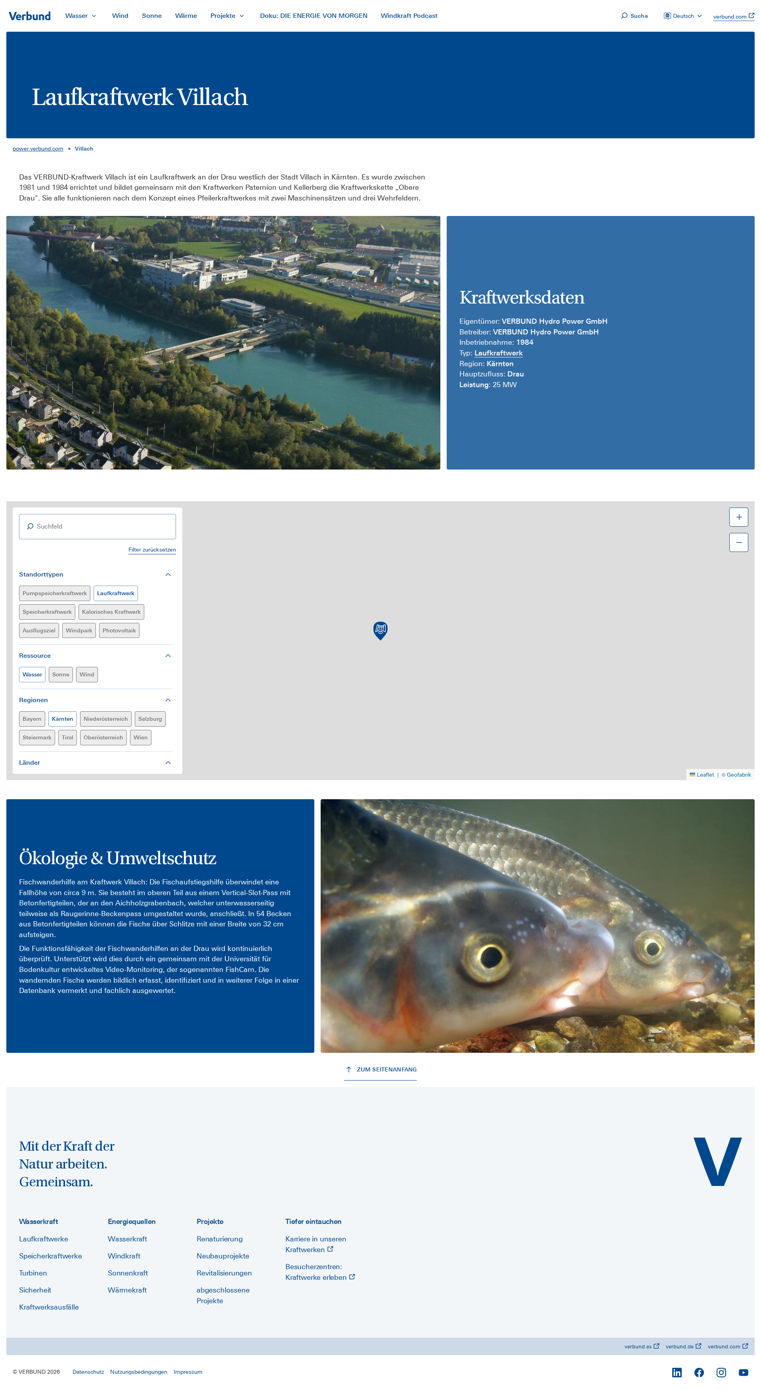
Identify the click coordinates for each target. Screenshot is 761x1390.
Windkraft (124, 1256)
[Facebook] (699, 1372)
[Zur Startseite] (29, 15)
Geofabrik (739, 774)
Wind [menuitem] (120, 15)
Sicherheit (35, 1290)
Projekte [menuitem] (222, 15)
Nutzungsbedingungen (138, 1372)
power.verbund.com (38, 148)
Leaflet (705, 774)
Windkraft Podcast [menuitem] (409, 15)
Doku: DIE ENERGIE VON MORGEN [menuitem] (313, 15)
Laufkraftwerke (43, 1239)
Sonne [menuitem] (152, 15)
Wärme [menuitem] (186, 15)
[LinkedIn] (677, 1372)
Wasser (32, 674)
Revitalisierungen (224, 1273)
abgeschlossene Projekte (223, 1295)
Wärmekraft (127, 1290)
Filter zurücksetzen (152, 549)
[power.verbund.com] (718, 1162)
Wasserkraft (127, 1239)
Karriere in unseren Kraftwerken (315, 1244)
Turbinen (33, 1273)
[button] (380, 631)
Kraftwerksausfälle (49, 1307)
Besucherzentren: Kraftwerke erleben (317, 1271)
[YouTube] (743, 1372)
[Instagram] (721, 1372)
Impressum (188, 1372)
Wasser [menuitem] (76, 15)
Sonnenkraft (128, 1273)
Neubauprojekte (223, 1256)
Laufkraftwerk (115, 593)
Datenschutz (88, 1372)
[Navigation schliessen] (94, 16)
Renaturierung (220, 1239)
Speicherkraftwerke (50, 1256)
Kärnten (62, 719)
